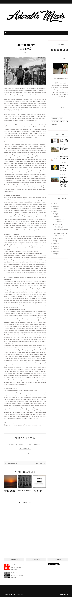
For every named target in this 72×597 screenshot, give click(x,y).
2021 (54, 209)
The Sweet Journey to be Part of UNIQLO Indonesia (17, 567)
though (27, 453)
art (53, 112)
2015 (54, 246)
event (67, 112)
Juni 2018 (57, 222)
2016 (54, 243)
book (57, 112)
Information (55, 115)
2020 (54, 211)
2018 (54, 216)
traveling (54, 124)
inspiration (63, 115)
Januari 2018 (58, 238)
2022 (54, 206)
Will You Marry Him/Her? (61, 229)
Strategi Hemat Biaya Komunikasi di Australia (65, 168)
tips (67, 121)
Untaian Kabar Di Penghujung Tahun (10, 490)
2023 (54, 203)
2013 (54, 251)
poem (61, 118)
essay (62, 112)
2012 (54, 254)
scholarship (55, 121)
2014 (54, 248)
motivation (55, 118)
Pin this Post (26, 448)
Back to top (63, 594)
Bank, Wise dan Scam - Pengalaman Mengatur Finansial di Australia (65, 182)
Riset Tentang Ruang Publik (37, 490)
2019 (54, 214)
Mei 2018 (57, 224)
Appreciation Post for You (64, 157)
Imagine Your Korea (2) (60, 233)
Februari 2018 (58, 235)
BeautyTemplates (18, 594)
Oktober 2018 (58, 219)
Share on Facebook (17, 444)
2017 (54, 241)
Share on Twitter (34, 444)
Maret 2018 (58, 227)
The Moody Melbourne (64, 149)
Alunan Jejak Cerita (24, 490)
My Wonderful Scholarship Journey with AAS (17, 575)
